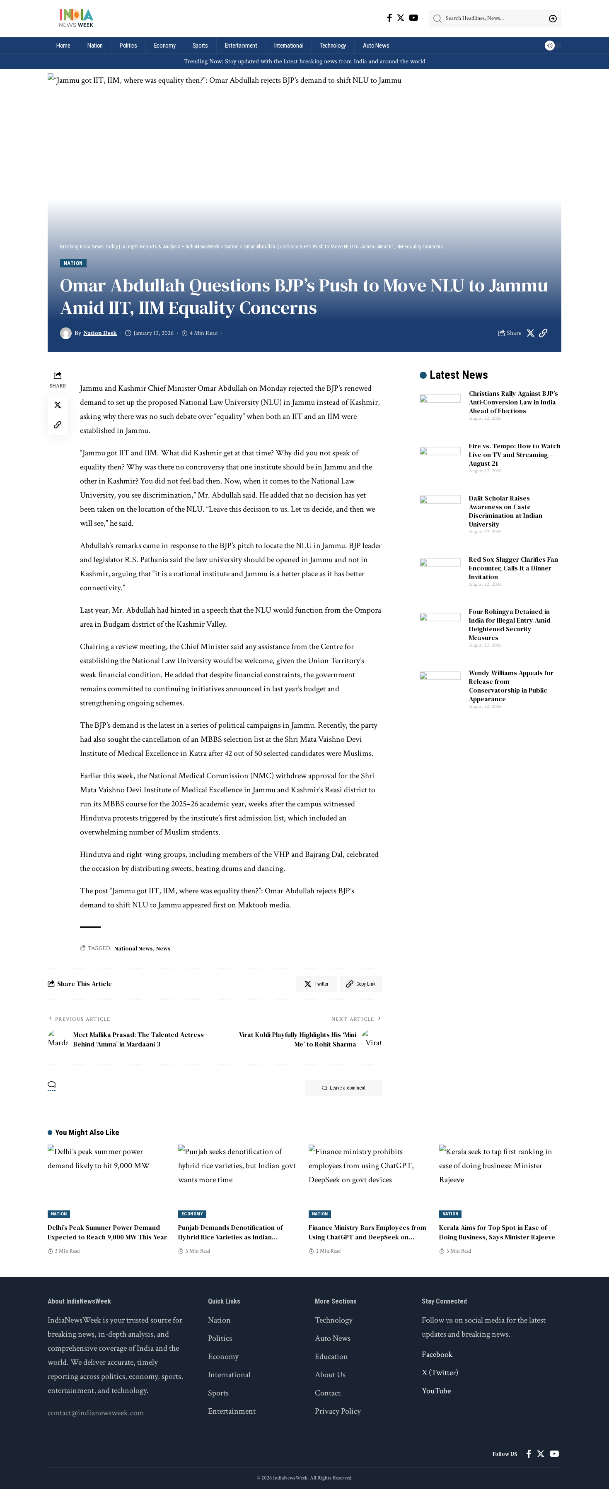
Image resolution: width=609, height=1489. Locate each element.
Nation (73, 263)
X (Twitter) (440, 1372)
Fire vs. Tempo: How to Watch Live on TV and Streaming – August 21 (515, 454)
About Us (330, 1374)
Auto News (332, 1338)
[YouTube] (413, 18)
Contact (328, 1393)
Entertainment (232, 1411)
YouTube (436, 1391)
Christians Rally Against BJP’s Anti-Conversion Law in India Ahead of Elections (513, 402)
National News (133, 948)
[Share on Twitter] (530, 333)
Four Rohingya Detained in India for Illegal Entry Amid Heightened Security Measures (510, 624)
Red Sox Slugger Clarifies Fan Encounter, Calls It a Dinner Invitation (513, 568)
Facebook (437, 1354)
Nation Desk (100, 333)
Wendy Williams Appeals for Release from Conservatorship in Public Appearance (511, 685)
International (229, 1374)
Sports (218, 1393)
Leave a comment (347, 1088)
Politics (220, 1338)
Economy (192, 1214)
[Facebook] (389, 18)
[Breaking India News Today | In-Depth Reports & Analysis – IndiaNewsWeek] (76, 18)
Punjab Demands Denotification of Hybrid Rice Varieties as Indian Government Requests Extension (230, 1237)
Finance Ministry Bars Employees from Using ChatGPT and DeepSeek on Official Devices (367, 1237)
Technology (334, 1320)
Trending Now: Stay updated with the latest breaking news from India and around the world (304, 61)
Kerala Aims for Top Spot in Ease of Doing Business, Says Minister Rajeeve (497, 1232)
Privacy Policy (338, 1411)
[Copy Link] (543, 333)
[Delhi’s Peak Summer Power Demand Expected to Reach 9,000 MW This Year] (109, 1181)
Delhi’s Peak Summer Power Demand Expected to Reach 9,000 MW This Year (107, 1232)
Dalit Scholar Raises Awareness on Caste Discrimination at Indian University (505, 511)
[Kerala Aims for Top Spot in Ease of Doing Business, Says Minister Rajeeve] (500, 1181)
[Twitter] (400, 18)
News (163, 948)
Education (331, 1356)
